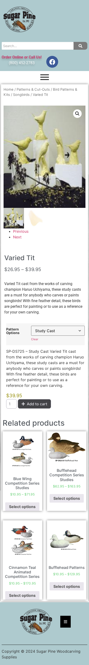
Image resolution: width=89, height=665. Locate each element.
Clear (34, 339)
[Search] (80, 46)
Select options (22, 506)
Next (17, 237)
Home (9, 89)
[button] (77, 113)
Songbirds (21, 95)
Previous (20, 231)
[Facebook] (52, 62)
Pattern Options (12, 331)
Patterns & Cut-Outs (33, 89)
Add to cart (37, 404)
